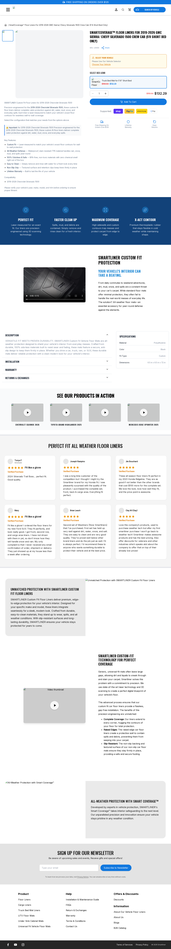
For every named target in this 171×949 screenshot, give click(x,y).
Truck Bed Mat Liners (29, 910)
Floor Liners (24, 899)
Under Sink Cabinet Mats (31, 921)
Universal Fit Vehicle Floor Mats (34, 926)
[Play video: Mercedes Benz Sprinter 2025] (144, 413)
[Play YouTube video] (55, 705)
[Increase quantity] (105, 93)
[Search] (123, 9)
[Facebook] (8, 945)
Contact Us (71, 926)
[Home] (5, 25)
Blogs (116, 922)
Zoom (77, 94)
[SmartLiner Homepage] (27, 9)
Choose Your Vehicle (101, 64)
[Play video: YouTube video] (105, 413)
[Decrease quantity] (92, 93)
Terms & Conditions (76, 921)
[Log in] (116, 9)
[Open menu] (8, 9)
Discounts (119, 899)
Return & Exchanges (76, 910)
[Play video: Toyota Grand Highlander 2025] (66, 413)
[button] (129, 9)
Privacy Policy (142, 945)
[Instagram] (23, 945)
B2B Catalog (120, 928)
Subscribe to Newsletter (116, 867)
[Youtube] (15, 945)
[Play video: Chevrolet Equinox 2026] (27, 413)
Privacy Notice (83, 877)
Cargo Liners (24, 905)
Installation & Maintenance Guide (82, 899)
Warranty (70, 915)
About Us (118, 917)
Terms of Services (124, 945)
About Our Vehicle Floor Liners (129, 912)
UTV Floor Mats (26, 915)
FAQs (68, 905)
